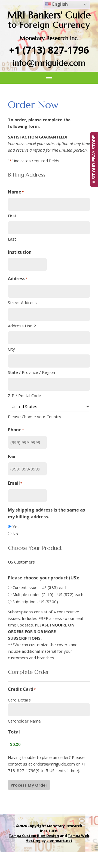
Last (12, 239)
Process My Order (29, 785)
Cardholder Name (24, 721)
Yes (16, 526)
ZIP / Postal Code (24, 395)
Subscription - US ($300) (35, 601)
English (59, 4)
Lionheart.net (59, 840)
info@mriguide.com (49, 63)
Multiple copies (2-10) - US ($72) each (48, 594)
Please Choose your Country (34, 416)
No (15, 533)
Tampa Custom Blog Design (34, 835)
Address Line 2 (22, 325)
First (12, 215)
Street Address (22, 302)
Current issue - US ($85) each (40, 587)
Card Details (19, 700)
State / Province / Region (31, 372)
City (11, 349)
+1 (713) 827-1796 (49, 50)
